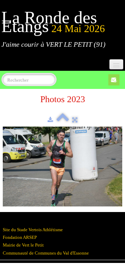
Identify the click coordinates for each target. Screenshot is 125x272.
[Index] (62, 119)
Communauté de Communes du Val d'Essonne (46, 253)
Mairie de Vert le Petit (23, 245)
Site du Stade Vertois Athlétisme (33, 229)
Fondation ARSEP (20, 237)
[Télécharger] (50, 119)
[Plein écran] (74, 119)
